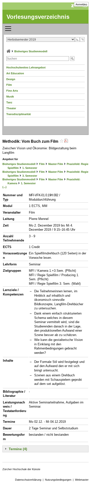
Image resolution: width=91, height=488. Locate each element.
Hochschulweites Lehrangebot (26, 67)
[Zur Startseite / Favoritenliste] (8, 51)
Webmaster (82, 479)
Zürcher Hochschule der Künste (21, 469)
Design (10, 79)
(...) (4, 186)
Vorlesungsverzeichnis (38, 16)
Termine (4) (18, 449)
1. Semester (29, 167)
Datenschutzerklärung (28, 479)
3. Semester (29, 175)
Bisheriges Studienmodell (30, 51)
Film (9, 84)
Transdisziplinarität (18, 114)
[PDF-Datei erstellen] (66, 141)
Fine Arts (12, 90)
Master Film (55, 164)
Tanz (9, 102)
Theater (11, 108)
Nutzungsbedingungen (58, 479)
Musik (10, 96)
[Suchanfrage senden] (72, 58)
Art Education (15, 73)
